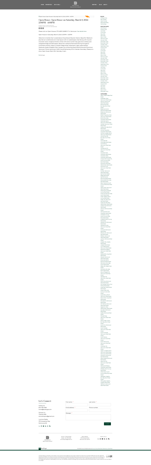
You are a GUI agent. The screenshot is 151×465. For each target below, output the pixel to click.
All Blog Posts (104, 18)
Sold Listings (103, 24)
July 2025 (103, 49)
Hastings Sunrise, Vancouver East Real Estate (105, 227)
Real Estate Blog (104, 22)
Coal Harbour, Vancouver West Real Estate (106, 145)
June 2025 (103, 50)
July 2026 (103, 31)
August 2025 (104, 47)
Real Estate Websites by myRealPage (105, 448)
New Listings (103, 19)
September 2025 (105, 46)
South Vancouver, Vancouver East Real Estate (105, 343)
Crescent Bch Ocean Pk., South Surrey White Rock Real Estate (106, 160)
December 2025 (104, 41)
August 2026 (104, 29)
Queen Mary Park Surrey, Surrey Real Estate (105, 292)
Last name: (92, 402)
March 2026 (103, 37)
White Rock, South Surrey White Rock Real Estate (106, 373)
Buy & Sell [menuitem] (57, 4)
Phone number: (93, 407)
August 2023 (104, 83)
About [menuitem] (105, 4)
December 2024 (104, 59)
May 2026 (103, 34)
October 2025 (104, 44)
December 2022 (104, 91)
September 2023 (105, 82)
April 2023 (103, 88)
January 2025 (104, 58)
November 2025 (104, 43)
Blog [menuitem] (100, 4)
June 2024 (103, 68)
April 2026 (103, 35)
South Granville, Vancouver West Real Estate (106, 334)
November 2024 (104, 61)
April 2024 (103, 71)
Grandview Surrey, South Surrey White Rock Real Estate (105, 216)
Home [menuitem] (42, 4)
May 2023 (103, 86)
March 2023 (103, 90)
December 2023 (104, 77)
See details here (81, 31)
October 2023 (104, 80)
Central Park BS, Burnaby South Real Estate (105, 138)
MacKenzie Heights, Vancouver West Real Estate (106, 251)
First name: (69, 402)
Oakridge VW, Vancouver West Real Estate (106, 278)
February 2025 (104, 56)
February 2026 (104, 38)
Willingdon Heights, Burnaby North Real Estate (105, 378)
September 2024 (105, 64)
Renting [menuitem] (94, 4)
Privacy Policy (95, 448)
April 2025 (103, 53)
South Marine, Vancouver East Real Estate (105, 339)
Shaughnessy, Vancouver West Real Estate (106, 317)
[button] (39, 426)
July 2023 (103, 85)
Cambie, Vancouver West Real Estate (50, 26)
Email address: (70, 407)
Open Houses (104, 21)
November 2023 (104, 79)
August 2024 (104, 65)
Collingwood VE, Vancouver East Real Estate (105, 150)
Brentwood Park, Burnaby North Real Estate (105, 106)
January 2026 (104, 40)
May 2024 (103, 70)
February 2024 (104, 74)
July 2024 (103, 67)
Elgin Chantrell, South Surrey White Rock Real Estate (106, 185)
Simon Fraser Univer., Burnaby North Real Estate (105, 322)
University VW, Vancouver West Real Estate (106, 348)
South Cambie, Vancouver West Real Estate (106, 330)
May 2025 (103, 52)
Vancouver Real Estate (106, 353)
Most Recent (104, 28)
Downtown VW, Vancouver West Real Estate (106, 168)
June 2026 (103, 32)
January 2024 (104, 76)
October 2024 (104, 62)
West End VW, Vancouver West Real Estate (106, 363)
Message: (68, 413)
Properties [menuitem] (48, 4)
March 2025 (103, 55)
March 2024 (103, 73)
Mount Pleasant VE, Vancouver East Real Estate (105, 274)
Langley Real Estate (105, 245)
